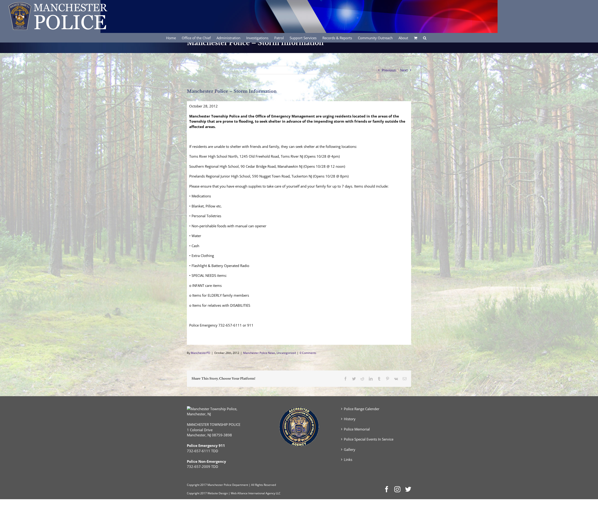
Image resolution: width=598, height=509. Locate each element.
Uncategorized (286, 353)
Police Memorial (357, 429)
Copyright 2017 (197, 493)
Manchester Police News (259, 353)
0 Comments (308, 353)
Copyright (193, 485)
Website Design (217, 493)
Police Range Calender (361, 408)
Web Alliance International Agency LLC (256, 493)
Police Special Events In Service (368, 439)
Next (404, 70)
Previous (389, 70)
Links (348, 459)
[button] (424, 37)
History (350, 418)
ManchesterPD (200, 353)
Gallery (349, 449)
